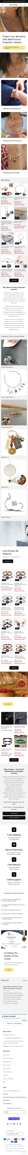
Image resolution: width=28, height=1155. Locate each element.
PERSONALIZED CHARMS (11, 172)
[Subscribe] (22, 1112)
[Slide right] (17, 1010)
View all (14, 280)
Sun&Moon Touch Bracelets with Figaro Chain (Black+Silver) (6, 608)
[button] (3, 4)
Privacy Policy (6, 1068)
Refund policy (20, 1146)
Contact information (19, 1148)
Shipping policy (9, 1150)
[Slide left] (10, 1010)
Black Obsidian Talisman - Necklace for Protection (20, 727)
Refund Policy (6, 1065)
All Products (6, 1055)
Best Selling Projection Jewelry (12, 47)
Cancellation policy (19, 1150)
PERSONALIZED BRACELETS (12, 108)
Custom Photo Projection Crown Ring (7, 197)
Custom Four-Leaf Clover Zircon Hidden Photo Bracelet (20, 198)
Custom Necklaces (7, 397)
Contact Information (8, 1078)
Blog (4, 1082)
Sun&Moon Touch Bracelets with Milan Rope (7, 584)
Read (8, 969)
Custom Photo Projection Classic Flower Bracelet (7, 270)
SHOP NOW (14, 813)
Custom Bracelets (6, 367)
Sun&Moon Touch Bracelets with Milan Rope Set (7, 657)
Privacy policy (13, 1146)
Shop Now (8, 561)
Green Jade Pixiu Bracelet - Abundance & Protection (20, 749)
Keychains (4, 457)
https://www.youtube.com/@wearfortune (14, 1097)
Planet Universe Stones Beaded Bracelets (6, 749)
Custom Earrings (6, 427)
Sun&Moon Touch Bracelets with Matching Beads (6, 633)
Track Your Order (7, 1058)
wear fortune (13, 1144)
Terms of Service (7, 1071)
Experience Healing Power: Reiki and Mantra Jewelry (13, 987)
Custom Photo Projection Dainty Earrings (20, 222)
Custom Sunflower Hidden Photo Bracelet (7, 247)
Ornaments (4, 487)
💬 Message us (7, 1103)
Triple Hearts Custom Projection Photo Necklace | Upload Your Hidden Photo (7, 223)
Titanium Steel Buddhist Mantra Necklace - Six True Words (6, 727)
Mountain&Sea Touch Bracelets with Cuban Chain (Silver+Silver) (19, 608)
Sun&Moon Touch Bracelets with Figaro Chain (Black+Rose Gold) (20, 657)
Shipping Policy (7, 1061)
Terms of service (9, 1148)
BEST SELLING (14, 817)
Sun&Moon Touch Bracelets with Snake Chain (19, 633)
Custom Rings (5, 517)
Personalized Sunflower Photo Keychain (19, 247)
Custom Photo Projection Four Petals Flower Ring (20, 270)
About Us (5, 1075)
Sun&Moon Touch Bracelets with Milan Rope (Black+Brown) (20, 584)
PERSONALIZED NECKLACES (12, 140)
